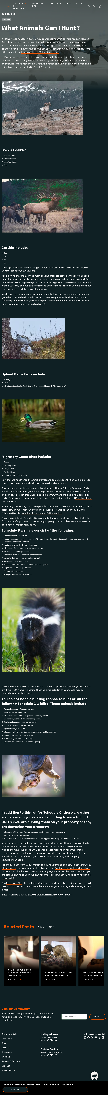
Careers (6, 1048)
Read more (13, 980)
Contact (6, 1066)
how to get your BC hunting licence (40, 52)
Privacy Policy (8, 1070)
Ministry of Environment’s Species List (42, 513)
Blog (4, 1043)
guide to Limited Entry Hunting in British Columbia (55, 286)
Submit (98, 1017)
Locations (7, 1039)
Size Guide (7, 1052)
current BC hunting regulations (44, 871)
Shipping (6, 1057)
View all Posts (46, 927)
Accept (15, 1089)
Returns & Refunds (11, 1061)
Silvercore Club (14, 883)
